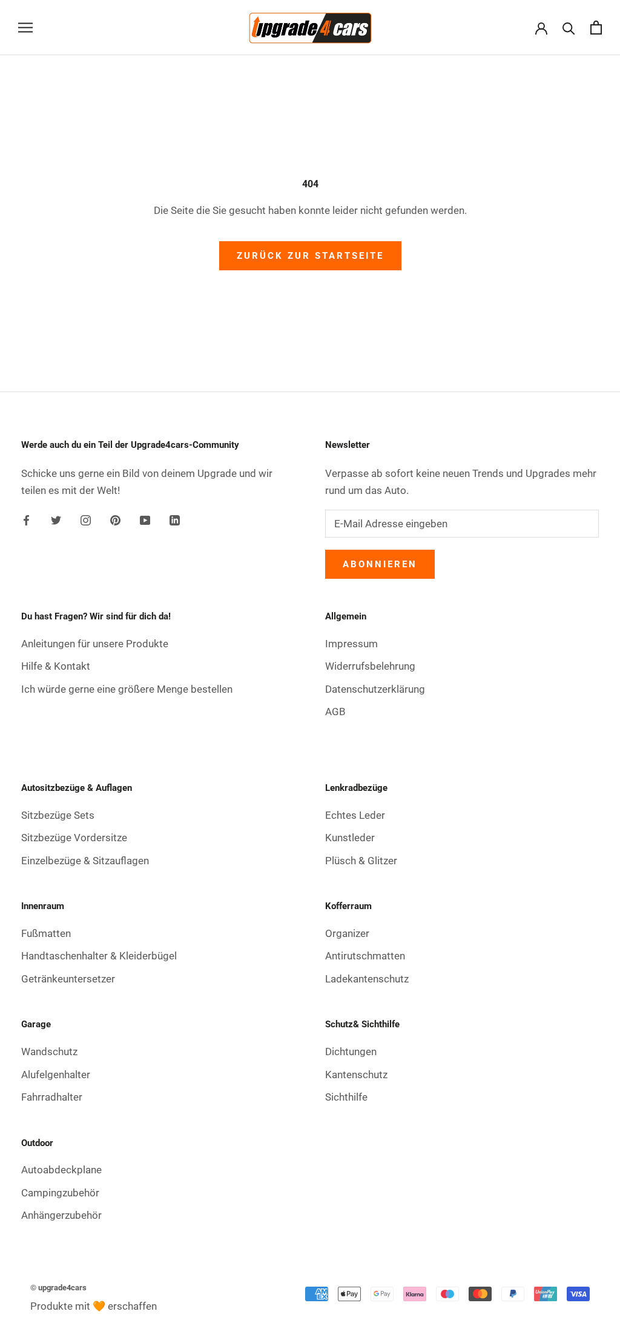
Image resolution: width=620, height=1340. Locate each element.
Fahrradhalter (51, 1097)
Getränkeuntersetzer (68, 979)
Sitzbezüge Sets (57, 815)
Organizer (347, 933)
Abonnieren (380, 564)
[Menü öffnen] (25, 27)
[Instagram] (86, 519)
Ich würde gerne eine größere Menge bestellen (126, 689)
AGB (335, 711)
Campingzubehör (60, 1193)
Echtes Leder (355, 815)
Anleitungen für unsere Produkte (94, 644)
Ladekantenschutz (367, 979)
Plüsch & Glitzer (361, 861)
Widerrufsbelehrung (370, 666)
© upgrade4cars (58, 1287)
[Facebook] (26, 519)
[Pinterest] (115, 519)
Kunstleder (350, 838)
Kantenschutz (356, 1074)
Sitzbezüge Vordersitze (74, 838)
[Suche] (568, 27)
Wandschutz (49, 1051)
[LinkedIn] (175, 519)
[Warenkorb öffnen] (596, 28)
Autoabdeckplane (61, 1170)
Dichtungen (351, 1051)
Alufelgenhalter (55, 1074)
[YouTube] (145, 519)
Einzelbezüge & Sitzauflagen (85, 861)
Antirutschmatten (365, 956)
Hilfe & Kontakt (55, 666)
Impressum (351, 644)
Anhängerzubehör (61, 1215)
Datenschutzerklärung (375, 689)
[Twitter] (56, 519)
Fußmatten (46, 933)
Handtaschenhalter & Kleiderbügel (99, 956)
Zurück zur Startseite (310, 255)
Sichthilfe (346, 1097)
